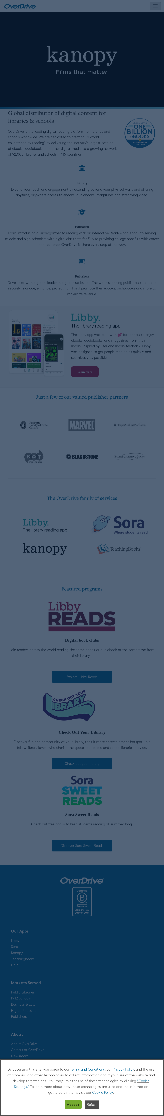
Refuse (92, 1104)
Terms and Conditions (87, 1069)
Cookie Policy (102, 1092)
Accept (73, 1104)
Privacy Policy (123, 1069)
